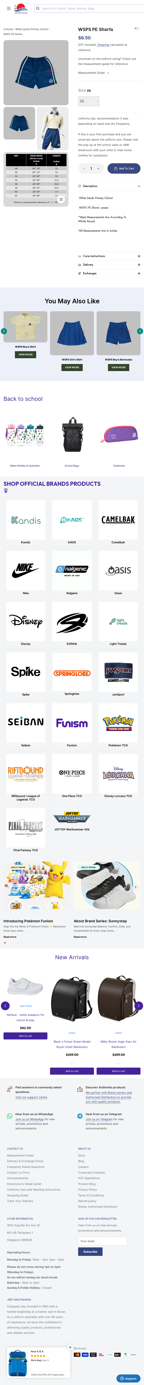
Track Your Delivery (20, 1201)
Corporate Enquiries (91, 1172)
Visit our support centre (31, 1097)
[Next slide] (140, 331)
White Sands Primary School (31, 29)
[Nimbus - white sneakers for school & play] (25, 986)
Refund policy (87, 1201)
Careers (83, 1167)
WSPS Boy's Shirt (25, 346)
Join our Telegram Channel (28, 1356)
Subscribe (90, 1251)
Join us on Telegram (99, 1119)
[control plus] (99, 168)
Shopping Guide (17, 1195)
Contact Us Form (18, 1172)
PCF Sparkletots (89, 1178)
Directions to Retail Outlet (24, 1184)
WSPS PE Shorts (13, 34)
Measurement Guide (20, 1155)
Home (9, 29)
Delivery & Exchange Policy (25, 1161)
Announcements (17, 1178)
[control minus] (83, 168)
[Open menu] (9, 8)
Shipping (103, 44)
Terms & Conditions (91, 1195)
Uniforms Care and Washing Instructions (33, 1189)
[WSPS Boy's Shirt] (25, 326)
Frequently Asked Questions (25, 1167)
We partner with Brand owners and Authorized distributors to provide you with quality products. (109, 1097)
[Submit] (38, 8)
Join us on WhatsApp (29, 1119)
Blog (81, 1161)
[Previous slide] (4, 331)
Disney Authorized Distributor (98, 1206)
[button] (5, 943)
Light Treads (25, 1006)
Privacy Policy (87, 1189)
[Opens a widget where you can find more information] (128, 1378)
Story (81, 1155)
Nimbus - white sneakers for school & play (25, 1017)
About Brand (18, 867)
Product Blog (87, 1184)
